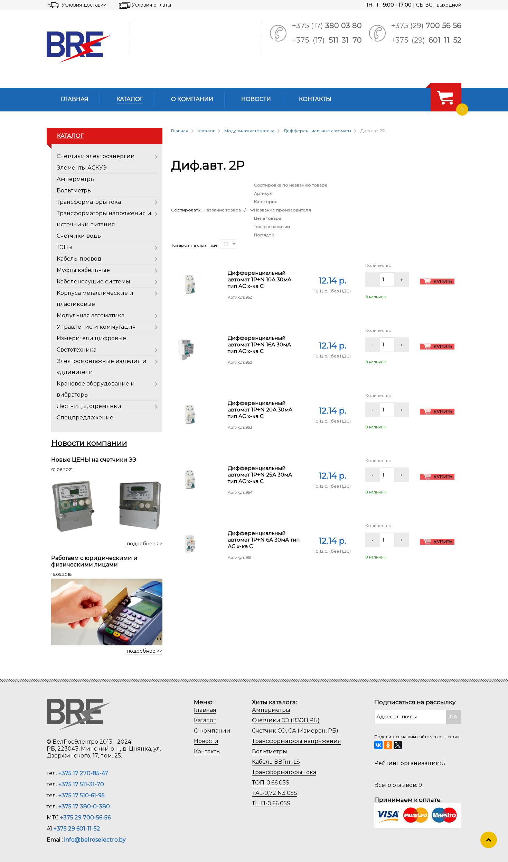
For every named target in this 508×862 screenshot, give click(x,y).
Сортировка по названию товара (290, 185)
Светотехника (76, 349)
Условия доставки (84, 5)
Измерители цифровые (91, 338)
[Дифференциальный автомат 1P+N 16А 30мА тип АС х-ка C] (186, 349)
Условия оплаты (151, 5)
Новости (206, 741)
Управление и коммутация (96, 327)
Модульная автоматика (90, 315)
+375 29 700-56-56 (85, 817)
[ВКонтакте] (378, 745)
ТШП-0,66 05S (271, 803)
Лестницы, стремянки (89, 406)
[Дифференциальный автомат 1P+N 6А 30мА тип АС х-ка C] (190, 544)
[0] (445, 97)
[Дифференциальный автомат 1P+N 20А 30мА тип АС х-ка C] (190, 414)
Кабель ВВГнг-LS (276, 762)
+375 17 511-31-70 (81, 784)
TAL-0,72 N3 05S (274, 793)
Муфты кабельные (83, 270)
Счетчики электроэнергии (96, 156)
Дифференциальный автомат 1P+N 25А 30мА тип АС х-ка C (260, 474)
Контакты (207, 751)
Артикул (263, 193)
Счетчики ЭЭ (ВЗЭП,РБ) (286, 720)
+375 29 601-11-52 (77, 828)
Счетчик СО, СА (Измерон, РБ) (295, 730)
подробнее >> (144, 544)
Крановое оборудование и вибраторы (96, 389)
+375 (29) (426, 25)
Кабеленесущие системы (93, 281)
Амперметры (76, 179)
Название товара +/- (225, 209)
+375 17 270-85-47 (83, 773)
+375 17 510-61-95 (81, 795)
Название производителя (282, 209)
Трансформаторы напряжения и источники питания (104, 219)
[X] (398, 745)
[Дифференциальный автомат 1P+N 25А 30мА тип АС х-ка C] (190, 479)
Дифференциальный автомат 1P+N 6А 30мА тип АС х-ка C (264, 540)
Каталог (205, 720)
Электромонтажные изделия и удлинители (102, 366)
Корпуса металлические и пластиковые (95, 298)
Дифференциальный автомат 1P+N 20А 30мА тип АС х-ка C (260, 409)
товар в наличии (272, 226)
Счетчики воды (79, 236)
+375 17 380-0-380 (84, 806)
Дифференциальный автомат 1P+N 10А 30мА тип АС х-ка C (259, 279)
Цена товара (267, 218)
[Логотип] (83, 47)
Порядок (264, 234)
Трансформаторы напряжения (296, 741)
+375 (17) (327, 25)
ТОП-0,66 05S (270, 782)
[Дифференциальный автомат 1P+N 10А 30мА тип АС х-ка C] (190, 284)
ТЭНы (65, 247)
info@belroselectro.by (95, 839)
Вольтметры (74, 190)
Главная (205, 710)
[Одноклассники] (388, 745)
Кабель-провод (79, 258)
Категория (265, 201)
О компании (212, 730)
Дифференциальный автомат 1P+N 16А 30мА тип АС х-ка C (259, 344)
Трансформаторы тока (89, 202)
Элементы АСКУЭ (82, 167)
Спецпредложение (85, 417)
